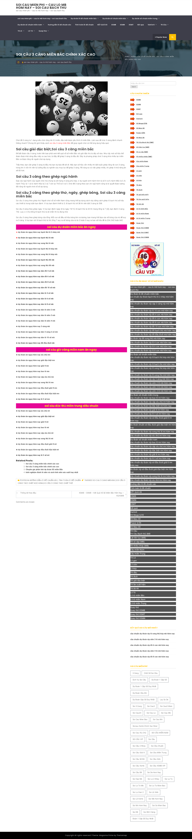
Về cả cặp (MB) (142, 152)
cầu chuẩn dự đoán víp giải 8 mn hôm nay (149, 454)
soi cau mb (166, 713)
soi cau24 (137, 713)
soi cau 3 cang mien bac (104, 480)
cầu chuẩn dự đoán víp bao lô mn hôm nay (150, 442)
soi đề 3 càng (149, 812)
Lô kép (139, 180)
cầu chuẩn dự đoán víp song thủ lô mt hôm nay (152, 431)
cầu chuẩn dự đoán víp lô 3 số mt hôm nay (150, 414)
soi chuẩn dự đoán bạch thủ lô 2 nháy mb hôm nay (152, 298)
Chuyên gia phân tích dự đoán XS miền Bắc (44, 469)
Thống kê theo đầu (28, 493)
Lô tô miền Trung (143, 218)
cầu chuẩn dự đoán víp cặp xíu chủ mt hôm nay (152, 402)
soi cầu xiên (155, 759)
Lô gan (139, 171)
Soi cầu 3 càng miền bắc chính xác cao (42, 464)
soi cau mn (158, 719)
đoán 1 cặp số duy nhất (143, 819)
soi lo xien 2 (138, 792)
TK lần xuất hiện (142, 199)
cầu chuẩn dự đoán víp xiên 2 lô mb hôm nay (151, 383)
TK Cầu (164, 25)
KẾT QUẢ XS (102, 25)
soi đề (135, 812)
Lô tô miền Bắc (142, 209)
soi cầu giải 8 (139, 753)
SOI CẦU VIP (138, 739)
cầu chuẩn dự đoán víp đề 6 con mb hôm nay (151, 318)
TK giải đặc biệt (142, 195)
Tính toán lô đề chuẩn (84, 25)
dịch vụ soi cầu (139, 680)
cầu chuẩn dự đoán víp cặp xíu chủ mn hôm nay (152, 446)
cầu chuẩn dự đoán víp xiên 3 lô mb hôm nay (151, 387)
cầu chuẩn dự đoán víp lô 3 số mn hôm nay (150, 458)
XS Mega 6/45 (141, 123)
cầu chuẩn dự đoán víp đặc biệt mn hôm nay (151, 450)
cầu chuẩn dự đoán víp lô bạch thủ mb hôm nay (152, 364)
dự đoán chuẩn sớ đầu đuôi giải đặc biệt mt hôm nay (153, 426)
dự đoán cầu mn (140, 693)
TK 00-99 (140, 204)
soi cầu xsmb (138, 766)
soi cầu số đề (139, 759)
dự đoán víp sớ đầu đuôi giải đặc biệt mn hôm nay (151, 470)
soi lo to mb (138, 786)
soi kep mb (137, 779)
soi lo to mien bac (157, 786)
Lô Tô (30, 31)
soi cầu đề (137, 772)
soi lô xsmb (138, 799)
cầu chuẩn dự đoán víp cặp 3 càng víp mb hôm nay (152, 305)
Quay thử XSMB (142, 228)
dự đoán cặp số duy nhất (144, 700)
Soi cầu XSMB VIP (157, 766)
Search (134, 87)
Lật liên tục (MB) (142, 147)
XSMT (131, 25)
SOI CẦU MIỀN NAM (160, 733)
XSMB (113, 25)
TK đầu (139, 185)
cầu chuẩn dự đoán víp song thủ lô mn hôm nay (152, 476)
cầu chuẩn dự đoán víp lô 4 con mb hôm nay (151, 342)
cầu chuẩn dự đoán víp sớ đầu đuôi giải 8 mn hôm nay (151, 463)
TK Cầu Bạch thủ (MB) (145, 142)
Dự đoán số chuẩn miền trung (144, 18)
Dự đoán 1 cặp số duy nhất (144, 686)
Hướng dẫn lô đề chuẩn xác (59, 25)
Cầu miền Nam (142, 161)
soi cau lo (151, 713)
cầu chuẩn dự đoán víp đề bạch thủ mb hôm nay (152, 330)
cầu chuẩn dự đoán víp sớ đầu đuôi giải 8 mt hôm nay (151, 419)
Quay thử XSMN (142, 237)
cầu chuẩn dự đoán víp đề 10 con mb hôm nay (152, 326)
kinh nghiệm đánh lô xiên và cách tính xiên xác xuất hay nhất (52, 472)
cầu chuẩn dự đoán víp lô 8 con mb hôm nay (151, 350)
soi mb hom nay (156, 799)
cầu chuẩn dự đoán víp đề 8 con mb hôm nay (151, 322)
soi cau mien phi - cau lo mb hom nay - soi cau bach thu (48, 62)
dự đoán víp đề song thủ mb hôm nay (147, 338)
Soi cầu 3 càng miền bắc (73, 149)
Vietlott (151, 25)
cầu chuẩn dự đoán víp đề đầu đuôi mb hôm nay (153, 334)
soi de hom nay (154, 772)
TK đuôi (139, 190)
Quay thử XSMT (142, 232)
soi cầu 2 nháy (139, 746)
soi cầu (151, 739)
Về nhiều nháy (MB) (144, 157)
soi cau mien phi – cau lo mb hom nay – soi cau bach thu (41, 6)
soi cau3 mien (166, 706)
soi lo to (168, 779)
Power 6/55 (140, 133)
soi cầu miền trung (158, 753)
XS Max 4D (140, 128)
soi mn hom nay (140, 805)
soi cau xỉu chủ (139, 733)
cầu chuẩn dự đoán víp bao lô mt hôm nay (150, 398)
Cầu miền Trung (142, 166)
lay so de (164, 700)
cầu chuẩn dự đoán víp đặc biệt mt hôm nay (151, 406)
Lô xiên (139, 176)
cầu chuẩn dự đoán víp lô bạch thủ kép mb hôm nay (152, 358)
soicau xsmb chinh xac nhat (145, 726)
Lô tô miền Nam (142, 213)
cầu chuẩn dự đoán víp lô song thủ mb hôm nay (152, 375)
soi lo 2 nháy (153, 779)
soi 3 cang (137, 706)
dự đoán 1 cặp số (159, 680)
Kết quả (140, 25)
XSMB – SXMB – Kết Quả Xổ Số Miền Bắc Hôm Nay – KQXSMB (101, 494)
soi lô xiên (153, 792)
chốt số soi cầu (151, 673)
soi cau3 (151, 706)
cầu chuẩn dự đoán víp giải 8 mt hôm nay (149, 410)
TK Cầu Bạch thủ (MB (140, 534)
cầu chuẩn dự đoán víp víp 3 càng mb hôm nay (152, 379)
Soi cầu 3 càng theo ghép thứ (28, 201)
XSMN (122, 25)
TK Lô (20, 31)
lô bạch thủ (113, 201)
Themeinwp (122, 835)
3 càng (136, 673)
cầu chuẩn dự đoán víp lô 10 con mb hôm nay (151, 310)
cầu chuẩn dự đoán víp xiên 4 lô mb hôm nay (151, 391)
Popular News (161, 37)
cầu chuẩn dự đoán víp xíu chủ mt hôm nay (150, 435)
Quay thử (43, 31)
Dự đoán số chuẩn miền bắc (114, 18)
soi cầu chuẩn (157, 746)
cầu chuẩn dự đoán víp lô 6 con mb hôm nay (151, 346)
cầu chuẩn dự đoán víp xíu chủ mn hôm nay (150, 480)
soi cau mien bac (140, 719)
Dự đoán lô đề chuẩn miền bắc (84, 18)
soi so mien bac (159, 805)
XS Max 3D (140, 138)
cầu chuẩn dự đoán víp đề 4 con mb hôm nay (151, 314)
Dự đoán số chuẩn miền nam (30, 25)
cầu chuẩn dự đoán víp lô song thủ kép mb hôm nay (152, 369)
